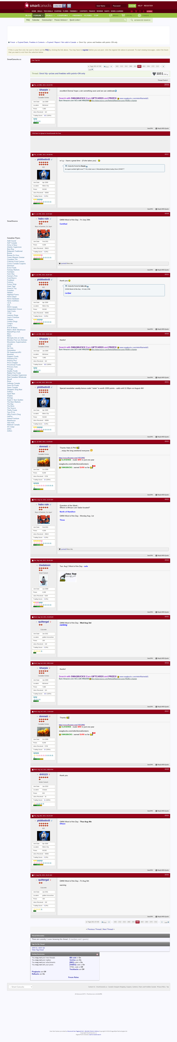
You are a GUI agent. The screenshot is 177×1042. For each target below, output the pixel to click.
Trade (146, 15)
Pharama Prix (12, 359)
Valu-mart (10, 423)
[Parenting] (143, 11)
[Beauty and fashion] (136, 11)
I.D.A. (9, 303)
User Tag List (36, 60)
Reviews (100, 11)
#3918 (167, 213)
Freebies (74, 11)
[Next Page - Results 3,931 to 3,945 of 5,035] (163, 66)
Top (96, 15)
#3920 (167, 334)
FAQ (28, 20)
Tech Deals (48, 11)
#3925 (167, 617)
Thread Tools (162, 80)
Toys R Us (11, 412)
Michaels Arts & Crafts (15, 338)
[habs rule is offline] (43, 234)
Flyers (65, 11)
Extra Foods (11, 268)
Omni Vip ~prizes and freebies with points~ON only (62, 73)
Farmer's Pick (12, 276)
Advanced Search (142, 20)
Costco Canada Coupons (16, 264)
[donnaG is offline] (43, 461)
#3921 (167, 382)
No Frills (10, 348)
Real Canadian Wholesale (16, 377)
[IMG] (72, 962)
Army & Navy (12, 245)
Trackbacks (74, 969)
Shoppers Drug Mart (14, 390)
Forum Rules (73, 977)
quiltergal (43, 621)
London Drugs (12, 321)
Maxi (9, 334)
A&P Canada (12, 243)
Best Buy (10, 249)
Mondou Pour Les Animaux (17, 340)
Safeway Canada (13, 383)
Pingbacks (36, 972)
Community (46, 20)
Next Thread (108, 929)
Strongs (10, 398)
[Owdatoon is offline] (43, 581)
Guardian (10, 290)
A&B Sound (11, 241)
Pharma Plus (12, 361)
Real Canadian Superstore (17, 375)
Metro (9, 336)
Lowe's (9, 326)
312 (157, 66)
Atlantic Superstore (14, 247)
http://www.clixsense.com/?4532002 (72, 458)
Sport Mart (11, 394)
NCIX (9, 346)
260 (130, 66)
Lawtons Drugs (12, 315)
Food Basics (12, 278)
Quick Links (74, 20)
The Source (11, 408)
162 (117, 66)
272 (153, 66)
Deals (39, 11)
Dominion (10, 266)
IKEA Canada (12, 307)
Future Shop (11, 284)
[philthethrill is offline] (43, 174)
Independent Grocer (14, 309)
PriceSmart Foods (14, 365)
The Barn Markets (14, 402)
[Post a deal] (149, 11)
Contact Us (91, 987)
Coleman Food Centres (15, 262)
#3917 (167, 154)
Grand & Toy (12, 288)
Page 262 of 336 (95, 66)
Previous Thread (94, 929)
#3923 (167, 499)
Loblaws (10, 319)
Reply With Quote (163, 128)
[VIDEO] (73, 965)
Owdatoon (44, 565)
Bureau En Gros (13, 255)
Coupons (57, 11)
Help (140, 6)
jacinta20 (64, 263)
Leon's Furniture (13, 317)
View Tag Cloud (38, 950)
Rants (106, 11)
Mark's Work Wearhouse (16, 330)
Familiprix (10, 272)
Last (90, 70)
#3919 (167, 274)
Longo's (10, 324)
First (106, 67)
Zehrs (9, 429)
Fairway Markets (13, 270)
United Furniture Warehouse (13, 420)
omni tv (34, 948)
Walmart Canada (13, 425)
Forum (38, 15)
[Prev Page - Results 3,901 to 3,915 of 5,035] (111, 66)
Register (148, 6)
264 (148, 66)
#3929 (167, 815)
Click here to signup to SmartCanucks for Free (46, 133)
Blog (28, 15)
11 (44, 800)
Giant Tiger (11, 286)
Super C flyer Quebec (15, 400)
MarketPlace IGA (13, 332)
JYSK (9, 313)
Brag (115, 15)
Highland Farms (13, 295)
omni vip (41, 948)
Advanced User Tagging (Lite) (75, 1031)
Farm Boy (11, 274)
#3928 (167, 769)
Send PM (150, 128)
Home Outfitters (13, 301)
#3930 (167, 875)
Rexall (9, 379)
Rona (9, 381)
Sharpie (43, 89)
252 (126, 66)
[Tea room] (132, 11)
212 (121, 66)
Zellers (9, 431)
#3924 (167, 560)
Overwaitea (11, 350)
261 (135, 66)
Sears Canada (12, 387)
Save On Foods (13, 385)
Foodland (10, 280)
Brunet (9, 253)
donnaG (43, 446)
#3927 (167, 711)
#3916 (167, 85)
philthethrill (43, 159)
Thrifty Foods (12, 410)
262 (139, 66)
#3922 (167, 441)
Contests (83, 11)
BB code (73, 958)
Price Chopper (12, 363)
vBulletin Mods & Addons (91, 1031)
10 (44, 479)
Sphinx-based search (95, 1034)
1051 (161, 74)
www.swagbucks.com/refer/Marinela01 (133, 98)
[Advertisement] (80, 143)
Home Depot (11, 297)
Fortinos (10, 282)
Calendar (35, 20)
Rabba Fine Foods (14, 373)
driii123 (44, 774)
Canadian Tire (12, 259)
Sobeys (10, 392)
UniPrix (10, 416)
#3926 (167, 663)
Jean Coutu (11, 311)
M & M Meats (12, 328)
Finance (92, 11)
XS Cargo (10, 427)
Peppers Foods (13, 356)
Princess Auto (12, 367)
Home (34, 11)
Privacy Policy (161, 987)
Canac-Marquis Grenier (15, 257)
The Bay (10, 404)
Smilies (73, 960)
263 (144, 66)
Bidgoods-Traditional (14, 251)
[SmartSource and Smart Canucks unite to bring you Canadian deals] (17, 226)
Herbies (10, 293)
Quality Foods (12, 371)
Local (130, 15)
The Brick (10, 406)
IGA (8, 305)
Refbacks (35, 974)
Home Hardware (13, 299)
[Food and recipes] (140, 11)
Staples (10, 396)
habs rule (43, 218)
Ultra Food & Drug (14, 414)
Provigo (10, 369)
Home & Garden (117, 11)
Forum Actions (60, 20)
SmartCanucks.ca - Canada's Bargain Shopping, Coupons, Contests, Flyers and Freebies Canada (126, 987)
